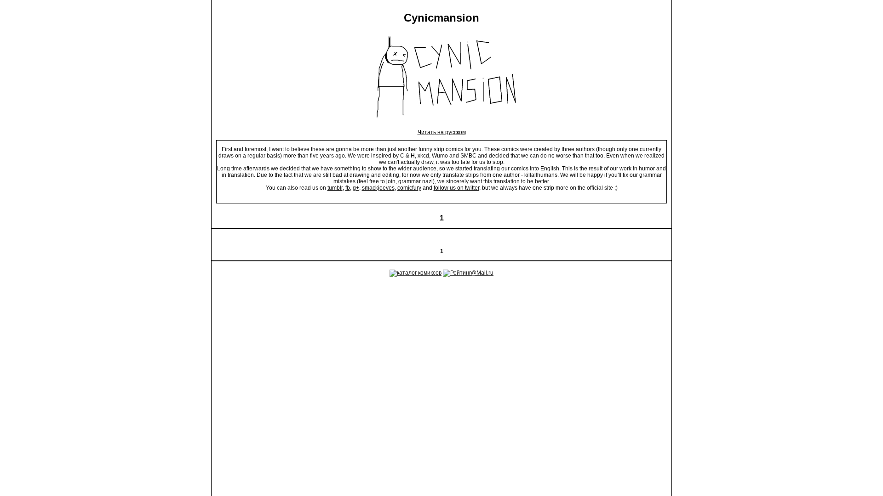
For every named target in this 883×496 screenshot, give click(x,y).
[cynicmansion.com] (442, 126)
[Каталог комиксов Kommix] (416, 273)
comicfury (409, 188)
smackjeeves (378, 188)
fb (347, 188)
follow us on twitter (456, 188)
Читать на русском (442, 132)
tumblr (335, 188)
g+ (356, 188)
